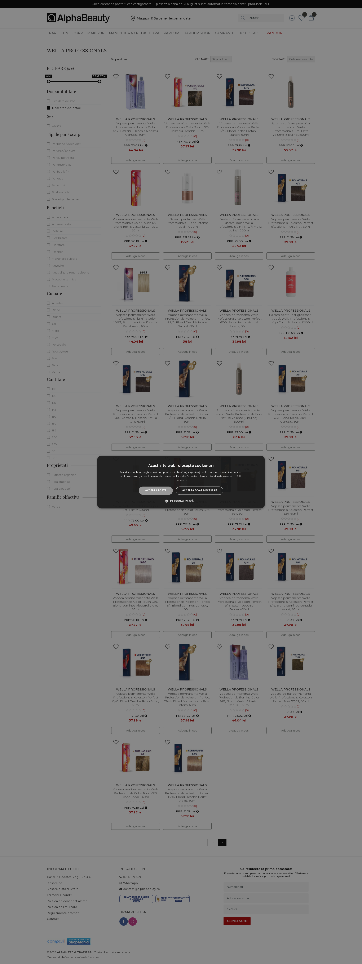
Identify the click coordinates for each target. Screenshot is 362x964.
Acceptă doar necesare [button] (199, 490)
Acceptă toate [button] (155, 490)
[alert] (181, 482)
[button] (181, 501)
